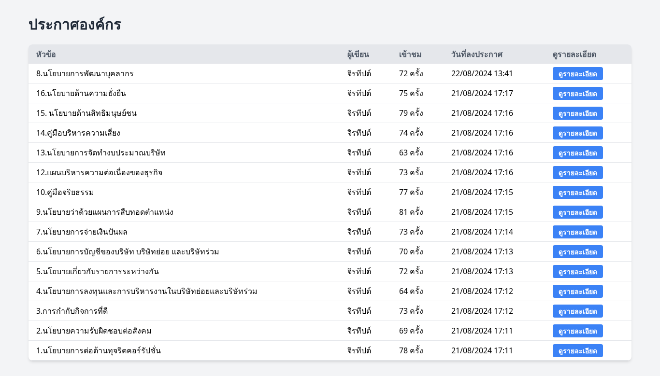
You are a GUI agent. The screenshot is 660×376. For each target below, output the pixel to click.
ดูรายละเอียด (578, 73)
